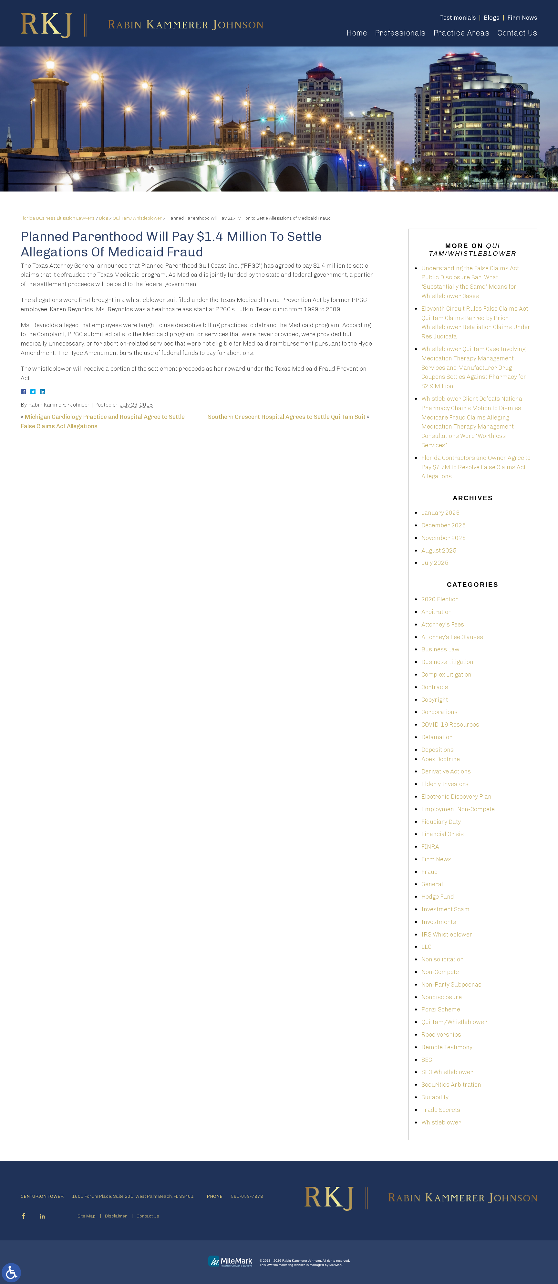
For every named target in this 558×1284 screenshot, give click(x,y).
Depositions (437, 749)
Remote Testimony (446, 1047)
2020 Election (440, 599)
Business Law (440, 649)
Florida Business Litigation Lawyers (58, 218)
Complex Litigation (446, 674)
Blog (103, 218)
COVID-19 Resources (450, 724)
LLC (426, 946)
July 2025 (434, 562)
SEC (426, 1059)
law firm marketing (280, 1265)
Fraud (429, 871)
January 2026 (440, 512)
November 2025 (443, 538)
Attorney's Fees (442, 624)
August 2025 (438, 550)
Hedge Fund (437, 896)
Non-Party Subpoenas (451, 984)
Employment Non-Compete (458, 809)
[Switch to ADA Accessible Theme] (11, 1272)
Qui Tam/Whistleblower (137, 218)
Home (356, 32)
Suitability (435, 1097)
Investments (438, 922)
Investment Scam (445, 909)
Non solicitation (442, 959)
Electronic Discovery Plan (456, 796)
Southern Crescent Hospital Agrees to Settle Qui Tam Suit (287, 416)
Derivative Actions (446, 771)
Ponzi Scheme (440, 1009)
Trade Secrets (440, 1109)
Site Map (87, 1216)
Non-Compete (440, 972)
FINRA (430, 846)
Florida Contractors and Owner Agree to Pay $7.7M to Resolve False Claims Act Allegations (476, 467)
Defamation (437, 737)
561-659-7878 (247, 1196)
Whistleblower (441, 1122)
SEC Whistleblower (447, 1072)
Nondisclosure (441, 997)
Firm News (436, 859)
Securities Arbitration (451, 1084)
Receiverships (441, 1034)
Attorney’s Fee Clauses (452, 637)
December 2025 (443, 525)
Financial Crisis (442, 834)
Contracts (434, 687)
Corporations (439, 712)
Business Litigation (447, 662)
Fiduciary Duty (441, 821)
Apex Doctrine (440, 759)
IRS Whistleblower (446, 934)
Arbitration (436, 612)
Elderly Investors (445, 784)
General (432, 884)
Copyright (434, 699)
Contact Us (517, 32)
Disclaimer (116, 1216)
